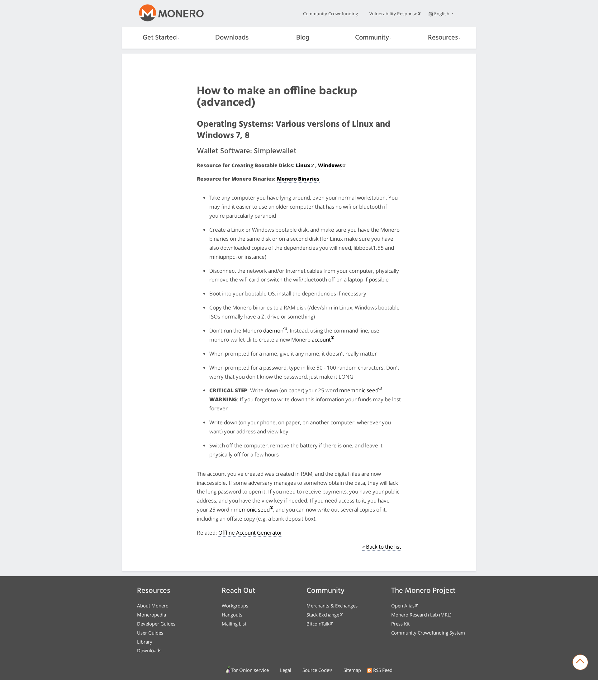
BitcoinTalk (318, 624)
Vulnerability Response (393, 14)
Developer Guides (156, 624)
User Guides (150, 633)
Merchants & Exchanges (332, 605)
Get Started (160, 37)
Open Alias (403, 605)
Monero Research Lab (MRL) (421, 615)
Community (372, 37)
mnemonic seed (358, 390)
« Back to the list (381, 546)
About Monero (152, 605)
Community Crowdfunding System (428, 633)
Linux (303, 165)
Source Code (315, 670)
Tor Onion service (250, 670)
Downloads (232, 37)
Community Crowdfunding (330, 14)
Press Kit (400, 624)
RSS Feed (382, 670)
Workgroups (235, 605)
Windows (330, 165)
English (442, 14)
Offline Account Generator (250, 532)
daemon (273, 330)
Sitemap (352, 670)
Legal (285, 670)
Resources (443, 37)
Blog (302, 37)
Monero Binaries (298, 178)
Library (144, 642)
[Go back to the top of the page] (580, 662)
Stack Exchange (322, 615)
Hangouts (232, 615)
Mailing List (234, 624)
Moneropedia (151, 615)
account (321, 339)
